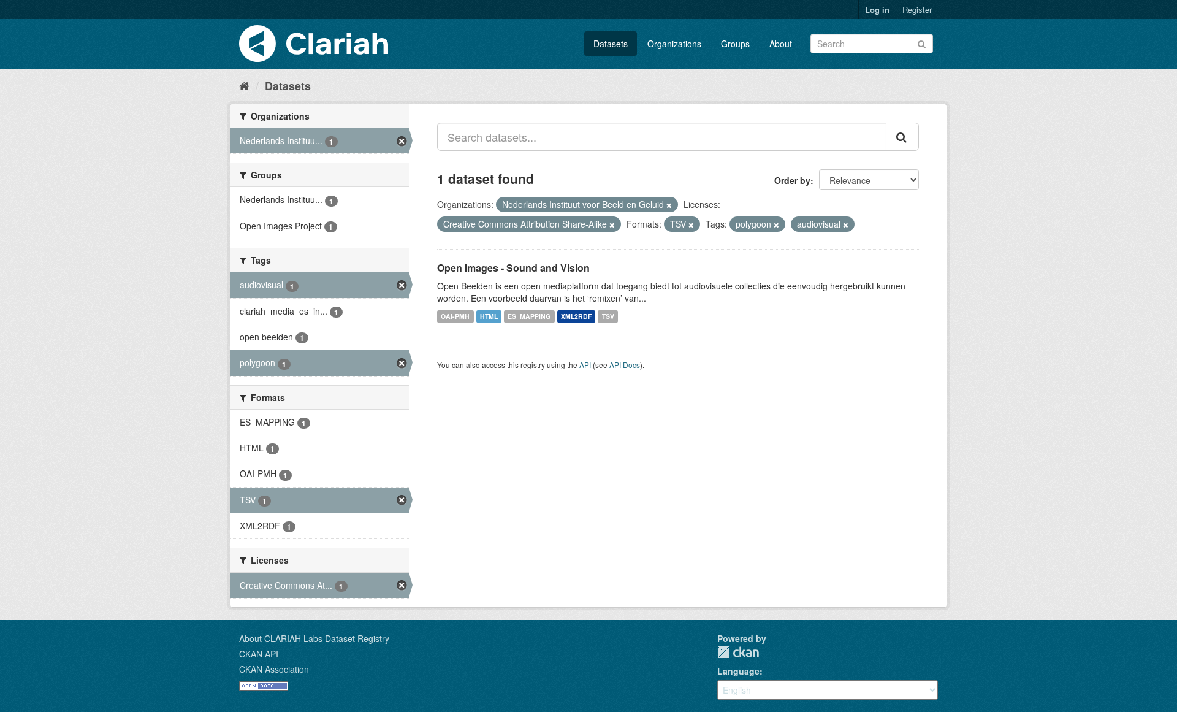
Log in (877, 9)
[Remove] (669, 205)
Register (917, 9)
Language (738, 671)
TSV (608, 316)
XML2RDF (576, 316)
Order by (792, 180)
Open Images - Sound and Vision (513, 268)
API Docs (624, 364)
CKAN (738, 652)
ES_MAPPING (529, 316)
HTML (489, 316)
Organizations (674, 43)
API (585, 364)
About (780, 43)
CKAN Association (274, 669)
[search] (902, 137)
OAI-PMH (455, 316)
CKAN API (258, 654)
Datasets (610, 43)
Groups (735, 43)
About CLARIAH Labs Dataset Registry (314, 638)
